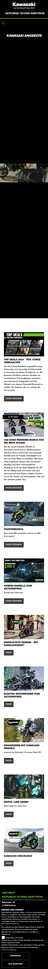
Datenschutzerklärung (12, 923)
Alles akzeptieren (15, 964)
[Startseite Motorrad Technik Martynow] (24, 6)
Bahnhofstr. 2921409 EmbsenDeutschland (9, 905)
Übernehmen (15, 956)
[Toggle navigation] (3, 23)
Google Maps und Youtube (14, 938)
